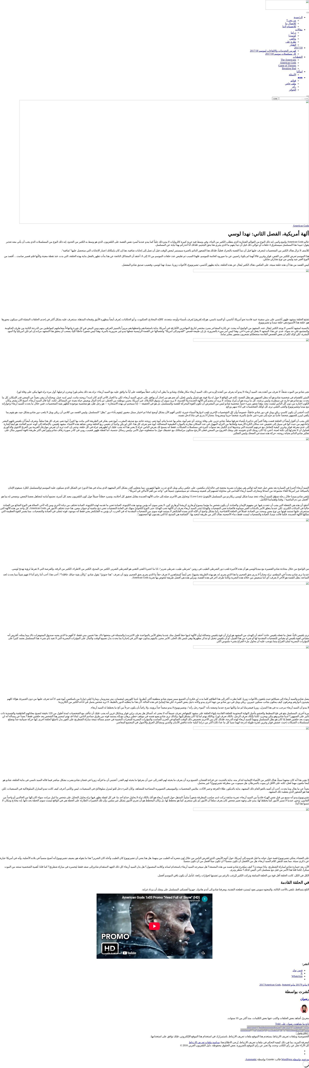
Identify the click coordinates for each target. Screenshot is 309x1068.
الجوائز (292, 89)
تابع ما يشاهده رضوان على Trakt (292, 1023)
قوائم (293, 80)
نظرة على (291, 41)
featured (286, 984)
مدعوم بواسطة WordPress (295, 1059)
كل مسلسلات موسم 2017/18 (280, 53)
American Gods (288, 62)
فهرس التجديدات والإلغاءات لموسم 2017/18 (273, 50)
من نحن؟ (291, 20)
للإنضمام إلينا (289, 26)
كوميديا (292, 35)
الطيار (293, 44)
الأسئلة (292, 74)
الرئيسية (298, 17)
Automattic (251, 1059)
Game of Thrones (287, 65)
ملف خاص (290, 83)
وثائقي (292, 38)
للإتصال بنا (290, 23)
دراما (293, 32)
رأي (294, 86)
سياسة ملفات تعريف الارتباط (204, 1042)
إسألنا (300, 71)
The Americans (288, 59)
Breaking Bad (289, 68)
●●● (300, 77)
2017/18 (298, 47)
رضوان (304, 999)
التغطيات (298, 57)
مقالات (299, 29)
